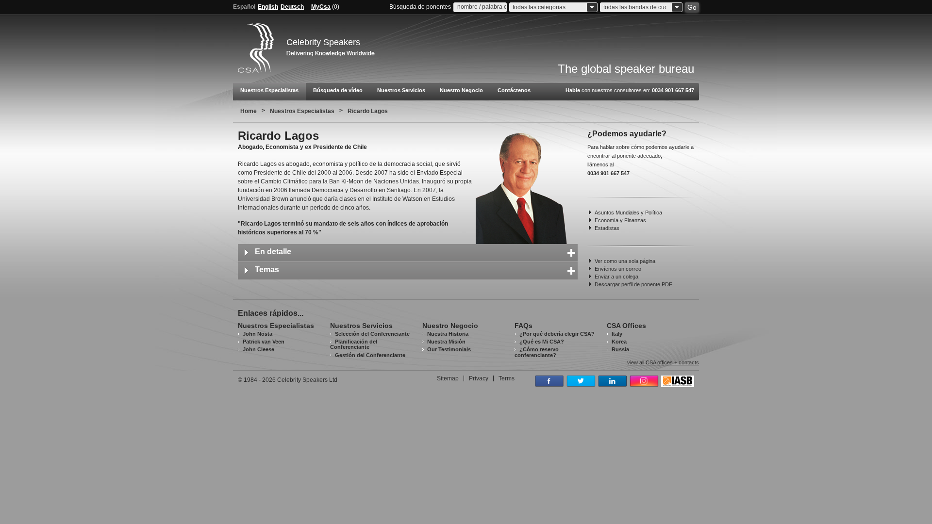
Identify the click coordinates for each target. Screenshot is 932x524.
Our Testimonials (449, 349)
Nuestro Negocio (461, 90)
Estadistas (607, 228)
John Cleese (258, 349)
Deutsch (292, 6)
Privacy (478, 378)
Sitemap (448, 378)
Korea (619, 341)
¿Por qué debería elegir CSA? (557, 334)
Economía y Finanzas (620, 220)
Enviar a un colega (616, 276)
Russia (620, 349)
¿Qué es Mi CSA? (541, 341)
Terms (507, 378)
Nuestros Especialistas (269, 90)
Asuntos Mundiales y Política (628, 212)
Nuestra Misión (446, 341)
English (268, 6)
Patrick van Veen (263, 341)
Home (248, 111)
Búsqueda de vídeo (338, 90)
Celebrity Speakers (323, 42)
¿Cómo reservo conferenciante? (537, 352)
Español (244, 6)
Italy (617, 334)
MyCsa (321, 6)
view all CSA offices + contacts (663, 362)
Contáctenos (514, 90)
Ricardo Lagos (368, 111)
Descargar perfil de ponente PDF (633, 284)
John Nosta (257, 334)
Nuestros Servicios (401, 90)
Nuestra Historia (447, 334)
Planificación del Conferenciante (353, 344)
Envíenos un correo (618, 269)
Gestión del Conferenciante (370, 355)
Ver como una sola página (625, 261)
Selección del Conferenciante (372, 334)
